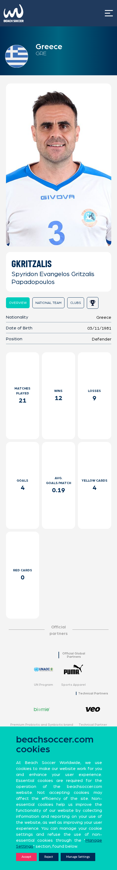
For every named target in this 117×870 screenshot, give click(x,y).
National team (48, 302)
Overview (18, 302)
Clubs (75, 302)
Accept (26, 857)
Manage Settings (78, 857)
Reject (48, 857)
